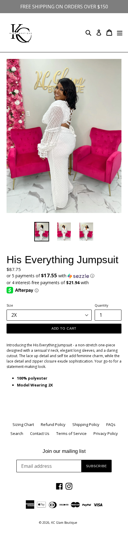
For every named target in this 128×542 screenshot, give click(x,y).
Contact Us (39, 433)
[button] (64, 276)
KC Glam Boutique (64, 522)
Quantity (101, 305)
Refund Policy (53, 424)
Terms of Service (71, 433)
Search (16, 433)
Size (10, 305)
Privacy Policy (105, 433)
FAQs (110, 424)
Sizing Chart (23, 424)
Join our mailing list (64, 451)
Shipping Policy (85, 424)
